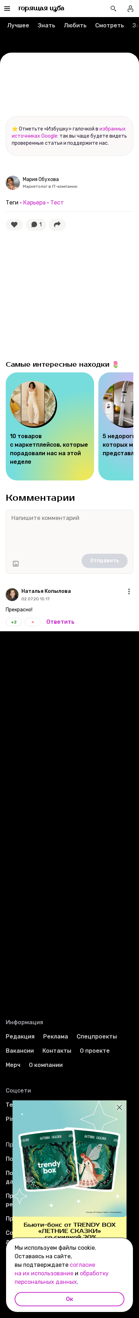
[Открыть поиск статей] (113, 8)
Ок (69, 1299)
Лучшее (18, 25)
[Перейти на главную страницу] (42, 8)
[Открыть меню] (129, 591)
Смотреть (109, 25)
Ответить (60, 621)
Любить (75, 25)
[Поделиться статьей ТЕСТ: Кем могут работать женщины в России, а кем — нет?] (57, 225)
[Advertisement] (59, 299)
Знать (46, 25)
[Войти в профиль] (130, 8)
